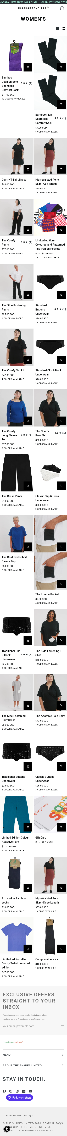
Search (48, 1123)
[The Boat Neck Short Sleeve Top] (17, 533)
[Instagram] (17, 1091)
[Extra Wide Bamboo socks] (17, 875)
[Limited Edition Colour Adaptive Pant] (17, 814)
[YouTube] (30, 1091)
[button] (6, 1129)
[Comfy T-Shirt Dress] (17, 156)
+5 (64, 258)
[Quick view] (61, 230)
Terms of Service (37, 1127)
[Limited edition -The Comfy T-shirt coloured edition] (17, 936)
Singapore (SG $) (18, 1115)
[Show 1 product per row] (58, 28)
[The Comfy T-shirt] (17, 347)
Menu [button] (7, 1054)
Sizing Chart (12, 1127)
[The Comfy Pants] (17, 217)
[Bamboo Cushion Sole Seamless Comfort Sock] (17, 54)
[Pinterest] (10, 1091)
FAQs (59, 1123)
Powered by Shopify (37, 1130)
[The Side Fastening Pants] (17, 282)
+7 (30, 99)
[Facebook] (4, 1091)
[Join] (61, 1025)
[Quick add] (28, 67)
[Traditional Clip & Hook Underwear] (17, 627)
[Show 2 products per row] (64, 28)
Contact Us (11, 1130)
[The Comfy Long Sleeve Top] (17, 407)
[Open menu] (8, 8)
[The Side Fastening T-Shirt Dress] (17, 692)
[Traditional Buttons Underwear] (17, 753)
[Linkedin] (23, 1091)
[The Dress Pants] (17, 472)
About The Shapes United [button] (22, 1065)
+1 (64, 132)
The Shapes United (20, 1123)
